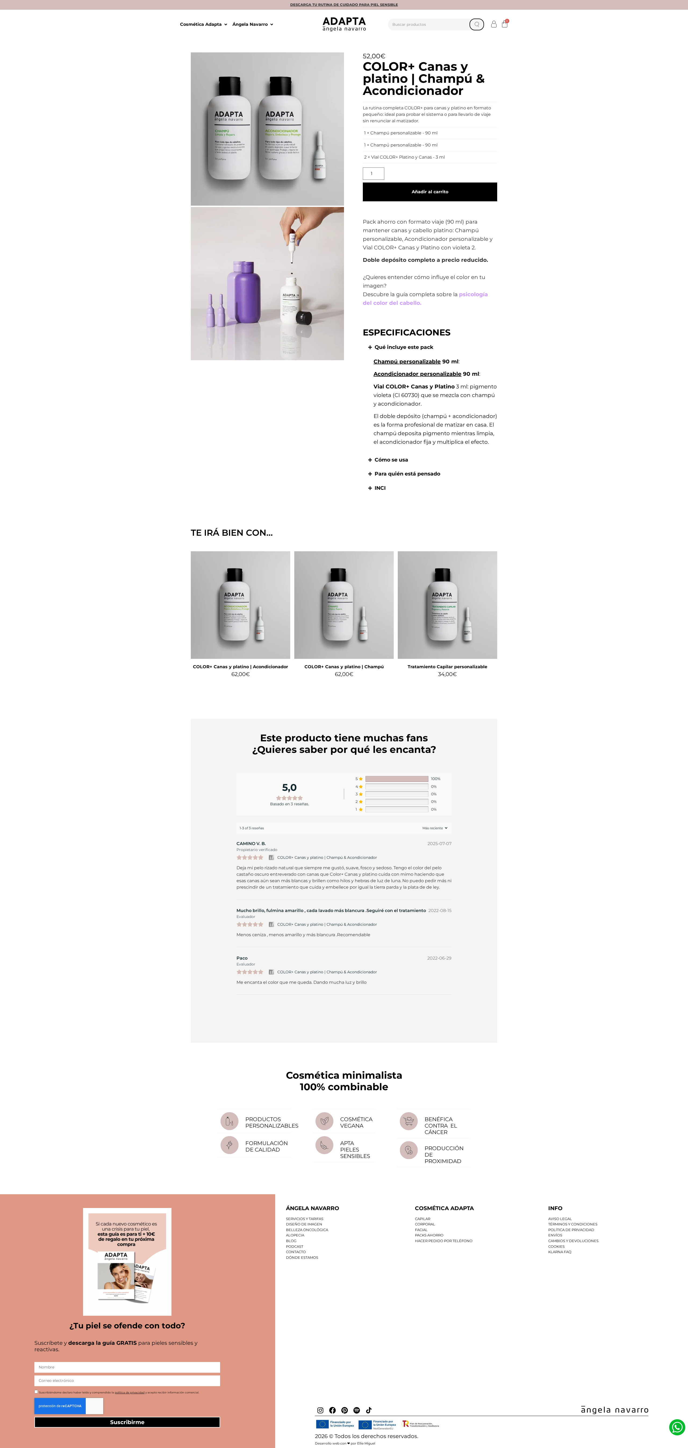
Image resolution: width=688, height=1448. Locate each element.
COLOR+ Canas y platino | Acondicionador (240, 666)
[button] (494, 24)
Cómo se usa (391, 460)
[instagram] (320, 1410)
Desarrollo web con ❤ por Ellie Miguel (345, 1443)
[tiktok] (368, 1410)
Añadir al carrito (430, 191)
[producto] (240, 605)
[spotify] (356, 1410)
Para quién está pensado (407, 474)
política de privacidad (130, 1392)
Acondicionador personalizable (417, 374)
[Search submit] (477, 24)
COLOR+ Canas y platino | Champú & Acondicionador (327, 857)
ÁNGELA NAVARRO (312, 1208)
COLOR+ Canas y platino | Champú (344, 666)
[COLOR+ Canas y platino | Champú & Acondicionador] (272, 857)
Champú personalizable (407, 361)
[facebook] (332, 1410)
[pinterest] (344, 1410)
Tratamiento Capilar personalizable (447, 666)
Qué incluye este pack (404, 347)
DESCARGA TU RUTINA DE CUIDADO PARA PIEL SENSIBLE (344, 4)
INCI (380, 488)
